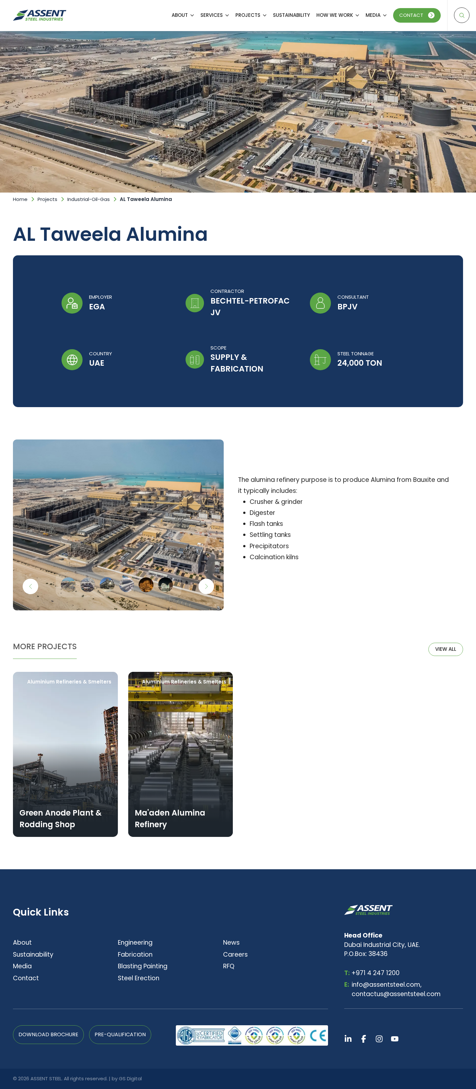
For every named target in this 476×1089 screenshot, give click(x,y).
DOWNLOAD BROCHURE (48, 1034)
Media (22, 966)
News (231, 942)
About (22, 942)
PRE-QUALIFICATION (120, 1034)
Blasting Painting (142, 966)
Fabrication (135, 954)
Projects (47, 199)
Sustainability (33, 954)
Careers (235, 954)
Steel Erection (138, 978)
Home (20, 199)
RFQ (228, 966)
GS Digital (130, 1078)
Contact (411, 15)
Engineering (135, 942)
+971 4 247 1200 (372, 973)
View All (445, 649)
